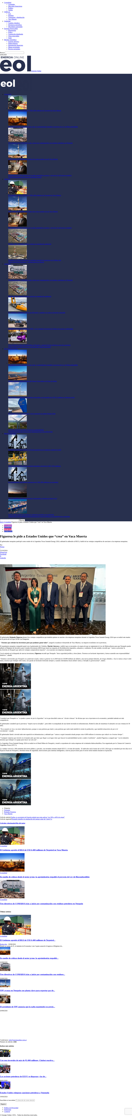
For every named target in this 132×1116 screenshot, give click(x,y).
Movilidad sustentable (15, 27)
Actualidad (7, 2)
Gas (9, 14)
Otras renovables (13, 36)
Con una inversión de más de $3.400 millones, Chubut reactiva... (27, 1060)
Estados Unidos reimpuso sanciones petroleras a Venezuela (24, 1093)
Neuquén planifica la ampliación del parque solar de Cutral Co (32, 819)
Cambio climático (14, 23)
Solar (10, 38)
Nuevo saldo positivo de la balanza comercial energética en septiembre (31, 515)
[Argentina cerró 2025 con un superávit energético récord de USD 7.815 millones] (17, 464)
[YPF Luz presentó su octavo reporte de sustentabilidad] (17, 428)
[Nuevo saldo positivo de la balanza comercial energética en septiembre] (17, 513)
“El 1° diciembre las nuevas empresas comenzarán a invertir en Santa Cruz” (32, 498)
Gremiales (11, 4)
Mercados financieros (15, 6)
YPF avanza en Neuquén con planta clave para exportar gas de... (27, 990)
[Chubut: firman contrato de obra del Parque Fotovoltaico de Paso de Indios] (17, 379)
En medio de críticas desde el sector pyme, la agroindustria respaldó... (29, 958)
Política (10, 8)
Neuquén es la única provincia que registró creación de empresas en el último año (34, 260)
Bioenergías (12, 30)
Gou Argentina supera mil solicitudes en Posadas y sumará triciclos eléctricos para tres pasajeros (39, 345)
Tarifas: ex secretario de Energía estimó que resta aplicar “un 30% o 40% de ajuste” (38, 817)
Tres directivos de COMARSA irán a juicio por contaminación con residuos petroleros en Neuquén (40, 143)
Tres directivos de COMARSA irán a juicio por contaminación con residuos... (32, 974)
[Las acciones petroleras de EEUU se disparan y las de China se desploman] (5, 1072)
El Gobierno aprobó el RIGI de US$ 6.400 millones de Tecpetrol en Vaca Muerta (34, 110)
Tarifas (10, 10)
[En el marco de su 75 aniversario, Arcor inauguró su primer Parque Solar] (17, 412)
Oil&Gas (7, 12)
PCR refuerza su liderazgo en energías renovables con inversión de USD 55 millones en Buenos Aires (41, 397)
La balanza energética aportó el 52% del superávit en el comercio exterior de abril (34, 450)
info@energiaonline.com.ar (18, 1040)
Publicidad (7, 1110)
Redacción (3, 944)
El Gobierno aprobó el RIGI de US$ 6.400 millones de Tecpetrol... (27, 940)
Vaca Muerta (12, 19)
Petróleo (11, 15)
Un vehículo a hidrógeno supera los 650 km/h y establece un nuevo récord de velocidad (36, 312)
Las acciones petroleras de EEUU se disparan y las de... (23, 1076)
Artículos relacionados (8, 823)
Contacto (7, 1111)
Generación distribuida (15, 34)
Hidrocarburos (13, 43)
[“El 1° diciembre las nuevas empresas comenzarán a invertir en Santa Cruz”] (17, 496)
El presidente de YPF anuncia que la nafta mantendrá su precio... (27, 1007)
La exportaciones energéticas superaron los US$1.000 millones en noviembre (33, 482)
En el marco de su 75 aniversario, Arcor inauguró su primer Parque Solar (31, 413)
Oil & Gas (7, 529)
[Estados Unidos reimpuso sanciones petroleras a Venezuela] (5, 1089)
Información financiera (15, 45)
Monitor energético (10, 40)
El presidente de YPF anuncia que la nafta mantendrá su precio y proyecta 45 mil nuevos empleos (40, 175)
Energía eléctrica (13, 41)
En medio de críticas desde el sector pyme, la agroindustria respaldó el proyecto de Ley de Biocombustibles (43, 127)
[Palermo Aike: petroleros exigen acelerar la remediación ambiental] (17, 242)
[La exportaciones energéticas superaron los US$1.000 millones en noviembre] (17, 480)
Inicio (2, 522)
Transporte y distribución (16, 17)
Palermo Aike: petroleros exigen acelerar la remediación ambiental (29, 244)
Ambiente (7, 21)
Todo (10, 177)
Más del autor (20, 823)
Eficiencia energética (15, 25)
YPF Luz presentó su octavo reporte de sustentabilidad (26, 430)
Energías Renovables (11, 28)
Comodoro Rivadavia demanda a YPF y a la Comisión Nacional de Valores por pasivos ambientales (40, 329)
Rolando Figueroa (10, 812)
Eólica (10, 32)
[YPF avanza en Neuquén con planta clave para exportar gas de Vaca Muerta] (17, 157)
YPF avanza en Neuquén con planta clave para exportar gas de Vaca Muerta (33, 159)
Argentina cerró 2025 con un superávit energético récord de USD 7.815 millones (34, 466)
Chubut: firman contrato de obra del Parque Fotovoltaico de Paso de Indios (32, 381)
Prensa (2, 547)
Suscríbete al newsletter (8, 1100)
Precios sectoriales (14, 49)
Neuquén (7, 810)
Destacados (8, 527)
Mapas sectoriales (14, 47)
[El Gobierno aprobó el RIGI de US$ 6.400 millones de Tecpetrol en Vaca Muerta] (17, 109)
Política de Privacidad (11, 1108)
